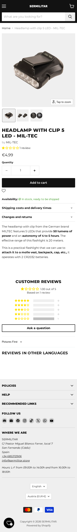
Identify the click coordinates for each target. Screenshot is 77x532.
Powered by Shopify (39, 525)
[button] (8, 115)
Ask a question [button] (38, 328)
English (36, 486)
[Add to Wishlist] (38, 191)
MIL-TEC (12, 142)
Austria (37, 496)
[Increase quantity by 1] (34, 170)
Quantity (7, 162)
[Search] (70, 16)
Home (6, 28)
